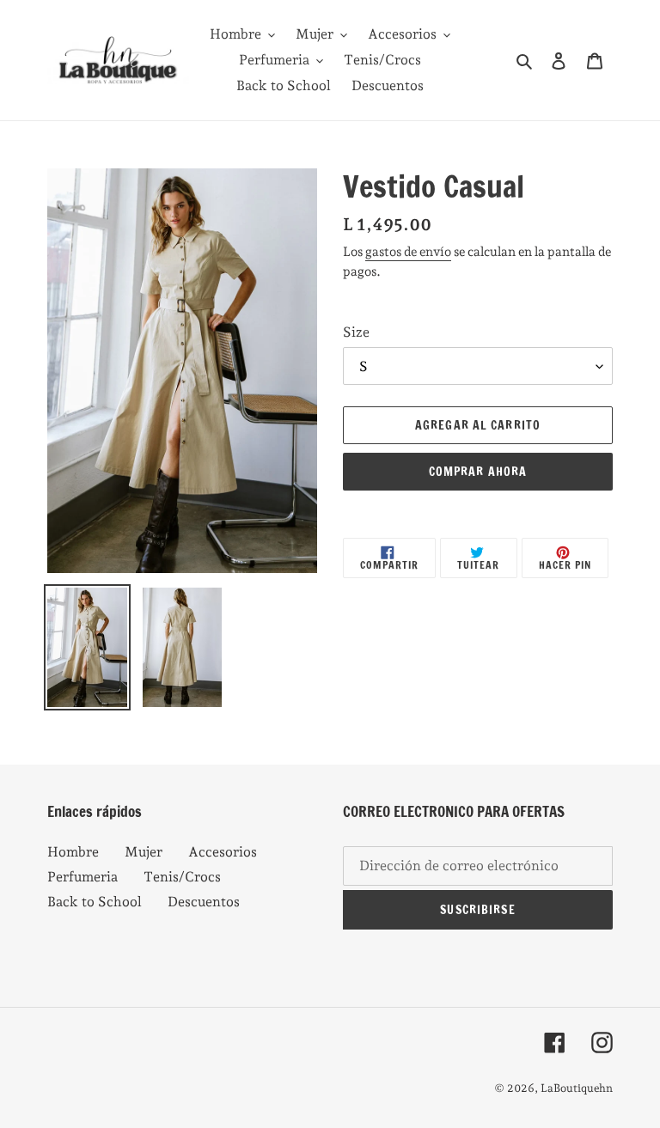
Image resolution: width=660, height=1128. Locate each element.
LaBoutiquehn (577, 1088)
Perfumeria (82, 877)
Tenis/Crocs (182, 877)
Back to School (94, 901)
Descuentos (204, 901)
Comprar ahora (478, 471)
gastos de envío (408, 251)
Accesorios (222, 852)
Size (356, 332)
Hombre (73, 852)
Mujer (143, 852)
